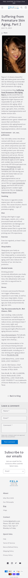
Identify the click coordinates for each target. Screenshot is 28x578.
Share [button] (5, 33)
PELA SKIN (16, 577)
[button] (2, 8)
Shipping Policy (8, 551)
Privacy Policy (8, 555)
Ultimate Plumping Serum (10, 157)
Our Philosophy (8, 502)
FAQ (4, 539)
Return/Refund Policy (10, 547)
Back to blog (15, 396)
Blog (4, 506)
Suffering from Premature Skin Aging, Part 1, (12, 92)
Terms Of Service (9, 543)
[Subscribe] (23, 471)
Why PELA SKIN (8, 498)
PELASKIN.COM (12, 355)
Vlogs (5, 510)
